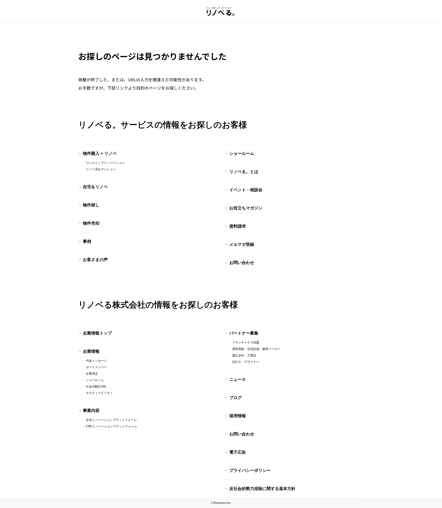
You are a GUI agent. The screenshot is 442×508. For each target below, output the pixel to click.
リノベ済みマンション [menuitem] (101, 169)
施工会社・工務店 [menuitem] (244, 355)
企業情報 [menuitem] (91, 351)
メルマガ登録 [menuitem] (241, 244)
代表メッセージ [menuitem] (96, 360)
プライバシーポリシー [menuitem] (250, 470)
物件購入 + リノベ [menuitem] (100, 153)
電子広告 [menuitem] (237, 452)
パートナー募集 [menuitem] (243, 333)
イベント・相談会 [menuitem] (245, 190)
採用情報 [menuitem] (237, 416)
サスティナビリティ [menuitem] (99, 392)
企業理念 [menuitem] (92, 373)
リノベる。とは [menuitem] (243, 171)
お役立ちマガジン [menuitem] (245, 208)
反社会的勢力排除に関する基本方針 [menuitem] (262, 488)
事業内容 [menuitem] (91, 410)
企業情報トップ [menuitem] (97, 333)
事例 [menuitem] (87, 241)
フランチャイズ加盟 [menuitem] (245, 342)
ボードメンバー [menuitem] (96, 367)
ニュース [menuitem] (237, 379)
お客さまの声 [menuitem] (95, 259)
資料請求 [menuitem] (237, 226)
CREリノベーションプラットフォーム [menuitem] (111, 426)
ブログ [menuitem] (235, 397)
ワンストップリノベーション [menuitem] (105, 162)
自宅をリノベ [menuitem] (95, 187)
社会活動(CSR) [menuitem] (96, 386)
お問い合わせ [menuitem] (241, 262)
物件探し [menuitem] (91, 205)
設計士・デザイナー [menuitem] (245, 361)
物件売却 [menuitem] (91, 223)
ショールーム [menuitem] (241, 153)
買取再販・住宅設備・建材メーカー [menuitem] (256, 348)
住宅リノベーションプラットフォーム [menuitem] (111, 419)
